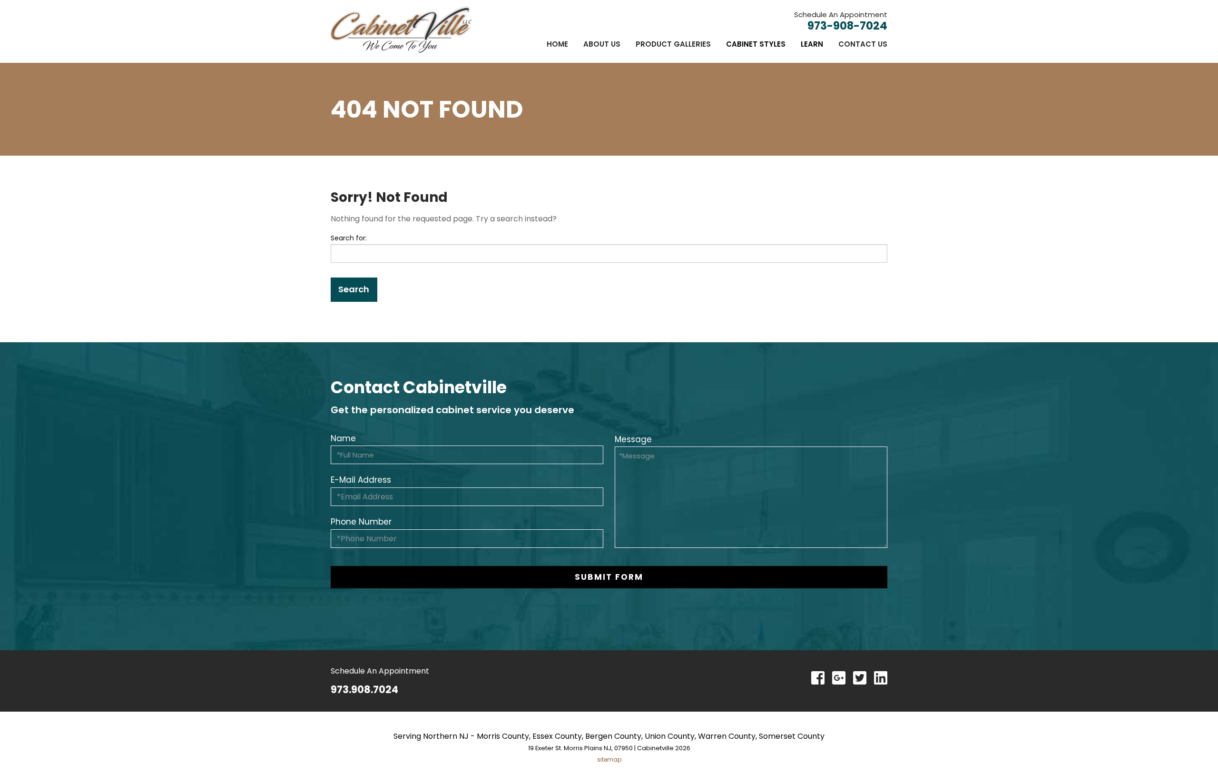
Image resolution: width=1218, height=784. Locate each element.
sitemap (609, 759)
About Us (601, 44)
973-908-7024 (847, 25)
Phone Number (361, 521)
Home (557, 44)
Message (633, 439)
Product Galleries (673, 44)
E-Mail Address (361, 480)
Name (343, 438)
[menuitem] (557, 44)
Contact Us (862, 44)
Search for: (349, 238)
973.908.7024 (364, 689)
